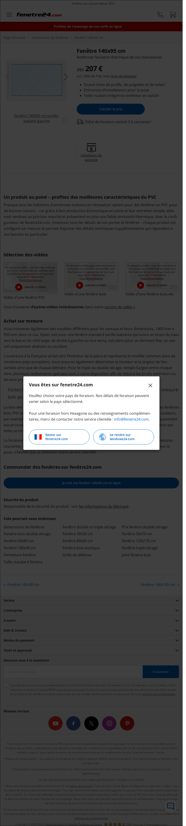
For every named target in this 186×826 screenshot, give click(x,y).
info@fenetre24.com (131, 419)
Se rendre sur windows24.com (122, 437)
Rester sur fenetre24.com (56, 437)
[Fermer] (150, 385)
